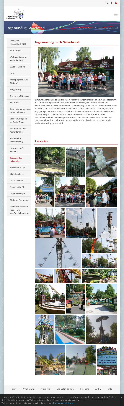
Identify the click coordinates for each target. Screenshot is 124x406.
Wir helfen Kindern (65, 388)
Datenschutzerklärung (63, 403)
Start (14, 388)
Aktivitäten (46, 388)
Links (110, 388)
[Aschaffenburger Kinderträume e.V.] (15, 13)
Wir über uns (28, 388)
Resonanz (84, 388)
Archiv (98, 388)
